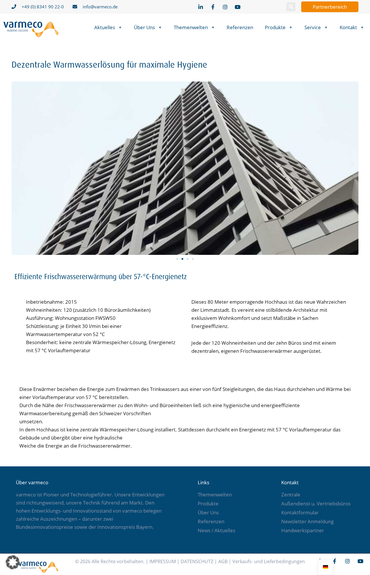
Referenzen (240, 27)
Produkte (275, 27)
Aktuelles (104, 27)
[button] (290, 6)
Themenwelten (191, 27)
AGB (222, 561)
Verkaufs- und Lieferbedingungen (268, 561)
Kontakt (348, 27)
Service (312, 27)
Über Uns (144, 27)
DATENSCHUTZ (197, 561)
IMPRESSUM (162, 561)
